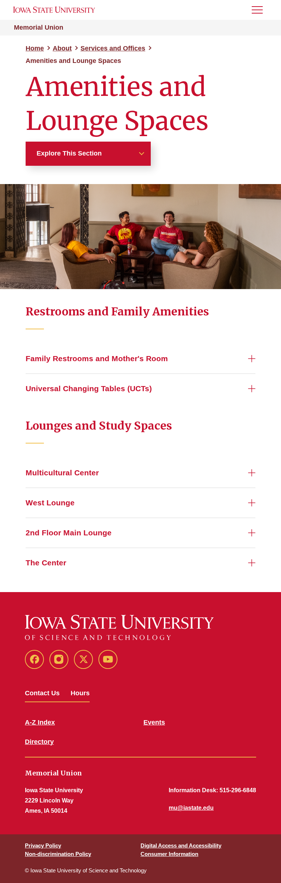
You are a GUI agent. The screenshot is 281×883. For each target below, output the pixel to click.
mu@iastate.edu (191, 808)
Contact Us (42, 693)
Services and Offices (112, 48)
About (62, 48)
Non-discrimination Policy (58, 854)
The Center (46, 562)
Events (154, 722)
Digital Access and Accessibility (180, 845)
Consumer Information (169, 854)
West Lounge (50, 502)
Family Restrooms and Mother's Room (97, 358)
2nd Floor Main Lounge (69, 532)
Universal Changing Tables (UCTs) (89, 388)
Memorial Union (38, 27)
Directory (39, 741)
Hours (80, 693)
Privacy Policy (43, 845)
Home (35, 48)
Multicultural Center (62, 472)
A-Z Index (40, 722)
